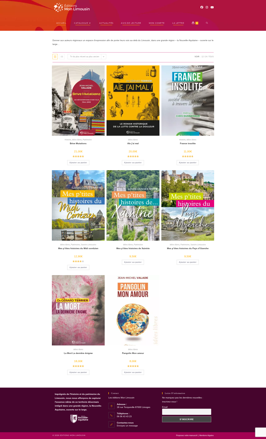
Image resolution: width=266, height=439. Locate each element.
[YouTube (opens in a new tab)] (212, 7)
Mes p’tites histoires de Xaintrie (133, 248)
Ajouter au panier (78, 163)
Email (164, 407)
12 (203, 57)
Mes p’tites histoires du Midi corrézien (78, 248)
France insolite (188, 143)
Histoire (68, 140)
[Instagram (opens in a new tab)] (206, 7)
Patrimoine (87, 140)
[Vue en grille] (55, 56)
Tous (211, 57)
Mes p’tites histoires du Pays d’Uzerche (188, 248)
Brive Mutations (78, 143)
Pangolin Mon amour (133, 353)
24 (206, 57)
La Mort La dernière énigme (78, 353)
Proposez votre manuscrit (186, 435)
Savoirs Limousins (88, 245)
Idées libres (77, 140)
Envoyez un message (127, 425)
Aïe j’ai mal (133, 143)
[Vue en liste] (61, 56)
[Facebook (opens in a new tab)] (201, 7)
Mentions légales (206, 435)
